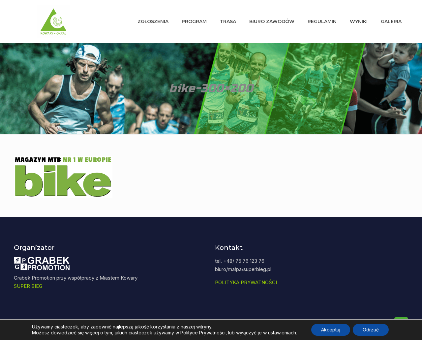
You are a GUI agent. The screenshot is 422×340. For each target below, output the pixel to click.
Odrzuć (371, 329)
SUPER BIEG (28, 286)
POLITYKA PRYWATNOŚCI (246, 282)
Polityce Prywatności (203, 332)
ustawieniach (282, 332)
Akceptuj (330, 329)
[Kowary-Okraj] (53, 21)
